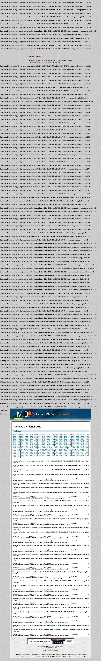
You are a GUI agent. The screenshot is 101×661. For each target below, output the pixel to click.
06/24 (48, 436)
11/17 (77, 442)
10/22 (56, 437)
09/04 (60, 455)
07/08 (18, 452)
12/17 (73, 442)
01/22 (18, 439)
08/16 (65, 443)
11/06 (26, 454)
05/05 (26, 455)
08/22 (65, 437)
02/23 (39, 437)
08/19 (65, 440)
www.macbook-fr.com (57, 646)
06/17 (22, 443)
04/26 (31, 434)
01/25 (18, 436)
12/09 (22, 451)
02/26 (39, 434)
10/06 (31, 454)
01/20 (43, 440)
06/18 (48, 442)
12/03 (22, 457)
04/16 (82, 443)
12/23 (73, 436)
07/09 (43, 451)
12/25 (48, 434)
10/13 (56, 446)
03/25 (86, 434)
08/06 (39, 454)
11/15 (26, 445)
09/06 (35, 454)
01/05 (43, 455)
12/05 (73, 454)
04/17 (31, 443)
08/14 (14, 446)
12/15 (22, 445)
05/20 (26, 440)
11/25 (52, 434)
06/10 (73, 449)
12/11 (73, 448)
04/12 (56, 448)
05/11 (26, 449)
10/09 (31, 451)
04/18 (56, 442)
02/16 (14, 445)
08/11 (14, 449)
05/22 (77, 437)
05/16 (77, 443)
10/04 (56, 455)
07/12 (44, 448)
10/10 (56, 449)
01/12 (69, 448)
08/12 (39, 448)
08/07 (65, 452)
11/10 (51, 449)
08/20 (14, 440)
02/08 (39, 452)
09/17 (86, 442)
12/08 (73, 451)
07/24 (43, 436)
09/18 (35, 442)
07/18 (43, 442)
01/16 (18, 445)
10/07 (56, 452)
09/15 (35, 445)
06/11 (22, 449)
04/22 (82, 437)
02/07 (14, 454)
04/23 (31, 437)
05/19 (77, 440)
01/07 (18, 454)
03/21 (60, 439)
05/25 (77, 434)
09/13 (60, 446)
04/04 (82, 455)
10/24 (31, 436)
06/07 (73, 452)
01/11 (43, 449)
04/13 (82, 446)
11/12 (26, 448)
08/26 (14, 434)
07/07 (69, 452)
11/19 (52, 440)
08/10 (64, 449)
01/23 (43, 437)
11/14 (77, 445)
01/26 (43, 434)
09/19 (60, 440)
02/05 (39, 455)
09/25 (60, 434)
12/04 (48, 455)
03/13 (86, 446)
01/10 (18, 451)
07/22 (69, 437)
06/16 (73, 443)
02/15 (65, 445)
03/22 (86, 437)
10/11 (82, 448)
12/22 (48, 437)
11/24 (26, 436)
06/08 (22, 452)
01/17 (43, 443)
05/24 (52, 436)
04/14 (31, 446)
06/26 (22, 434)
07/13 (69, 446)
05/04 (77, 455)
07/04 (69, 455)
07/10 (69, 449)
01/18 (69, 442)
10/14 (82, 445)
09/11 (86, 448)
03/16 (86, 443)
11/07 (52, 452)
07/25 (69, 434)
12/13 (48, 446)
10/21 (31, 439)
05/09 (52, 451)
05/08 (26, 452)
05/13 (77, 446)
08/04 (65, 455)
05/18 (52, 442)
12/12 (22, 448)
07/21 (43, 439)
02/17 (39, 443)
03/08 (35, 452)
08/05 (14, 455)
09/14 (86, 445)
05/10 (77, 449)
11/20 (77, 439)
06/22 (73, 437)
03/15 (60, 445)
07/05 (18, 455)
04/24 (56, 436)
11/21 (26, 439)
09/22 (60, 437)
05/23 (26, 437)
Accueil (18, 419)
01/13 (18, 448)
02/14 (39, 446)
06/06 (48, 454)
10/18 (31, 442)
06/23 (22, 437)
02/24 (65, 436)
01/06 (69, 454)
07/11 (18, 449)
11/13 (52, 446)
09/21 (35, 439)
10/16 (56, 443)
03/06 (60, 454)
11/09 (26, 451)
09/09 (35, 451)
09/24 (35, 436)
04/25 (82, 434)
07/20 (18, 440)
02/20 (39, 440)
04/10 (82, 449)
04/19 (82, 440)
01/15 (69, 445)
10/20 (82, 439)
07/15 (43, 445)
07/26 (18, 434)
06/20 (22, 440)
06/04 (73, 455)
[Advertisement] (51, 423)
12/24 (22, 436)
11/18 (26, 442)
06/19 (73, 440)
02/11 (39, 449)
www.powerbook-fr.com (44, 646)
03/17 (35, 443)
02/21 (65, 439)
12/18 (22, 442)
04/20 (31, 440)
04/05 (31, 455)
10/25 (56, 434)
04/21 (56, 439)
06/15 (48, 445)
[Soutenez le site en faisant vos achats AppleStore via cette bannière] (51, 644)
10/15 (31, 445)
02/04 (14, 457)
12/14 (73, 445)
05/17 (26, 443)
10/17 (82, 442)
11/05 (77, 454)
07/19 (69, 440)
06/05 (22, 455)
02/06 (65, 454)
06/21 (48, 439)
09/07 (60, 452)
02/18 (65, 442)
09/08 (86, 451)
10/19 (56, 440)
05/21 (52, 439)
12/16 (48, 443)
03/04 (86, 455)
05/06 (52, 454)
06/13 (73, 446)
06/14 (22, 446)
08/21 (39, 439)
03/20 (35, 440)
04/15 (56, 445)
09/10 (60, 449)
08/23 (14, 437)
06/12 (48, 448)
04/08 (31, 452)
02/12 (65, 448)
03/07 (86, 452)
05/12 (52, 448)
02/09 (65, 451)
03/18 (60, 442)
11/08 (77, 451)
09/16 (60, 443)
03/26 (35, 434)
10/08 (82, 451)
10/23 (82, 436)
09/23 (86, 436)
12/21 (22, 439)
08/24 (39, 436)
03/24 (60, 436)
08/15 (39, 445)
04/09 (56, 451)
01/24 (69, 436)
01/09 (69, 451)
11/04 (52, 455)
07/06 (43, 454)
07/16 (69, 443)
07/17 (18, 443)
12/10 (47, 449)
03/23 (35, 437)
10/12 (31, 448)
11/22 (52, 437)
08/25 (65, 434)
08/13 (65, 446)
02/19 (14, 442)
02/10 (14, 451)
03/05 (35, 455)
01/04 (18, 457)
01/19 (18, 442)
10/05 (82, 454)
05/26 (26, 434)
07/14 (18, 446)
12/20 (73, 439)
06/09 (48, 451)
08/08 (14, 452)
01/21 (69, 439)
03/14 (35, 446)
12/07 (48, 452)
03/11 (35, 449)
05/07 (77, 452)
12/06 (22, 454)
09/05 (86, 454)
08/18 (39, 442)
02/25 (14, 436)
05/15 (52, 445)
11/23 (77, 436)
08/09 (39, 451)
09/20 (86, 439)
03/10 (86, 449)
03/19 (86, 440)
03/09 (60, 451)
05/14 (26, 446)
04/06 (56, 454)
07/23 (18, 437)
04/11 (30, 449)
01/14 (43, 446)
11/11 (78, 448)
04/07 (82, 452)
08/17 (14, 443)
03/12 (61, 448)
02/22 (14, 439)
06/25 (73, 434)
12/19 (48, 440)
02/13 (14, 448)
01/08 (43, 452)
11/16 (52, 443)
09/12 (35, 448)
